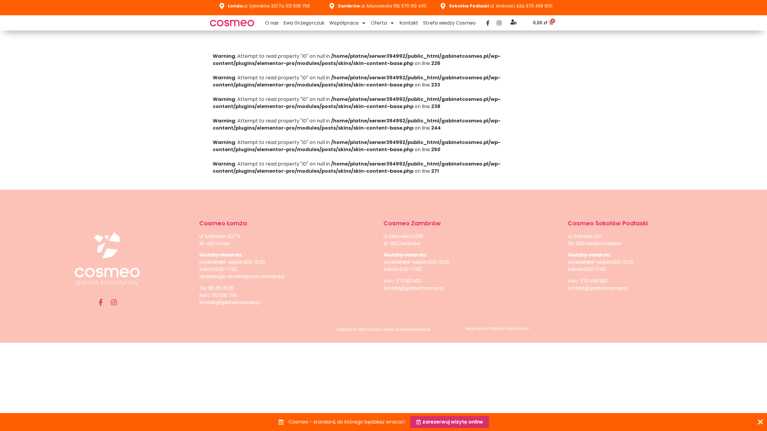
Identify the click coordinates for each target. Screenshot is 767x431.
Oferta (379, 22)
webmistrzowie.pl (415, 329)
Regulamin (476, 328)
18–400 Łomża (214, 243)
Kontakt (408, 22)
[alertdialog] (383, 422)
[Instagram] (499, 23)
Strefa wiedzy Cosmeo (449, 22)
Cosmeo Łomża (223, 223)
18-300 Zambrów (402, 243)
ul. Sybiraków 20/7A (220, 236)
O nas (272, 22)
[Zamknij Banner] (760, 422)
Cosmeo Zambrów (412, 223)
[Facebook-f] (487, 23)
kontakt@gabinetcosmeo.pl (229, 302)
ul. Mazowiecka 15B (403, 236)
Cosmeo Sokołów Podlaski (608, 223)
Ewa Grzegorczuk (303, 22)
